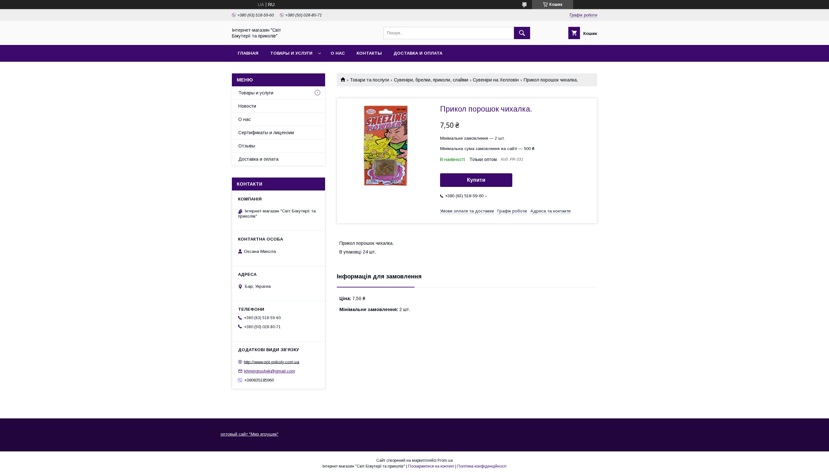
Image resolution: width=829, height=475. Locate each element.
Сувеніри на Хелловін (496, 79)
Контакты (369, 53)
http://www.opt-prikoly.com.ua (271, 361)
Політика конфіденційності (481, 466)
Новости (247, 106)
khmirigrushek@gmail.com (269, 371)
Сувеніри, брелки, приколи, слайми (431, 79)
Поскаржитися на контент (431, 466)
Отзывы (246, 145)
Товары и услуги (291, 53)
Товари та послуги (369, 79)
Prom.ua (445, 460)
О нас (338, 53)
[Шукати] (522, 33)
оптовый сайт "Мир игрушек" (249, 434)
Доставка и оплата (417, 53)
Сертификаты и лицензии (266, 132)
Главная (248, 53)
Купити (476, 180)
